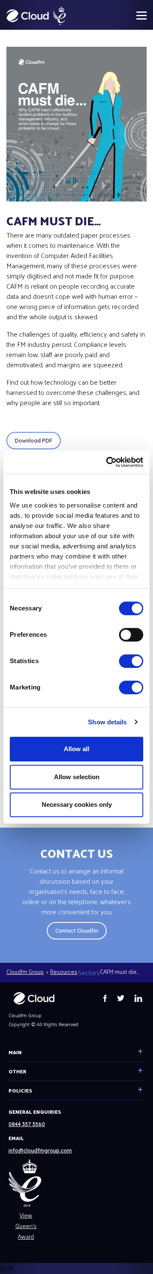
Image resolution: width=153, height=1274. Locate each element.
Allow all (76, 748)
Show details (107, 722)
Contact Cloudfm (76, 931)
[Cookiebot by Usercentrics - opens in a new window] (108, 462)
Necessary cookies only (77, 804)
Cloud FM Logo (27, 15)
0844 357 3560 (26, 1124)
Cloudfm (34, 998)
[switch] (131, 634)
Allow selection (76, 776)
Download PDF (33, 440)
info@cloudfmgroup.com (40, 1150)
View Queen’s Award (26, 1226)
